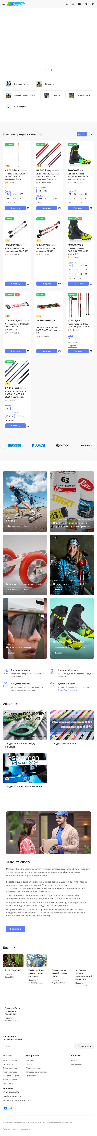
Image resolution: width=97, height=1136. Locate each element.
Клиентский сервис (68, 670)
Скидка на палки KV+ (64, 743)
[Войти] (79, 4)
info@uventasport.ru (12, 1096)
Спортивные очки (11, 1076)
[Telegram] (11, 1108)
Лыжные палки (10, 1079)
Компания (76, 1055)
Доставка (30, 1060)
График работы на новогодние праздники (36, 973)
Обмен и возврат (33, 1068)
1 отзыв (13, 183)
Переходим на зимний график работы (59, 973)
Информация (32, 1055)
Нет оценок (46, 183)
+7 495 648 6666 (11, 1092)
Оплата (29, 1064)
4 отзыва (45, 336)
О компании (15, 929)
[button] (45, 70)
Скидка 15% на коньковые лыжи (23, 786)
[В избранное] (28, 208)
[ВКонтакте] (5, 1108)
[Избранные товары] (86, 4)
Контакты (75, 1060)
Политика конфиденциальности (16, 1129)
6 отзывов (14, 254)
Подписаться (84, 1046)
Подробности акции (67, 690)
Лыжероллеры (10, 1068)
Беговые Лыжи (10, 1060)
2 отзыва (45, 254)
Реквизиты (31, 1076)
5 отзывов (77, 330)
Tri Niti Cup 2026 (13, 970)
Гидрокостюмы (10, 1072)
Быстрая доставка (20, 670)
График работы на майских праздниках (12, 1011)
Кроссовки (8, 1083)
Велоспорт (8, 1064)
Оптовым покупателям (36, 1072)
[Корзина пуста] (92, 4)
